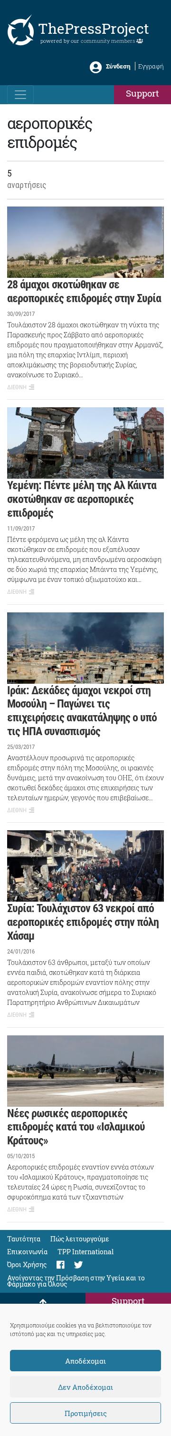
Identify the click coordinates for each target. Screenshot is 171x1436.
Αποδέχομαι (85, 1361)
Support (142, 93)
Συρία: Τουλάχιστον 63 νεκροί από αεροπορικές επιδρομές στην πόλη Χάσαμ (83, 922)
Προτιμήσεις (86, 1413)
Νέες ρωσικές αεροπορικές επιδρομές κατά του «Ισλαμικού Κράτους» (76, 1127)
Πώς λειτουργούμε (79, 1238)
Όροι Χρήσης (27, 1264)
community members (108, 40)
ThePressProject (93, 28)
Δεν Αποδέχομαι (85, 1387)
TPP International (85, 1251)
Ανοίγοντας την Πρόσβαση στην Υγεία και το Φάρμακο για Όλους (76, 1280)
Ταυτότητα (23, 1238)
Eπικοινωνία (27, 1251)
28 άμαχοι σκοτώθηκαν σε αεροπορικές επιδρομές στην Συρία (84, 291)
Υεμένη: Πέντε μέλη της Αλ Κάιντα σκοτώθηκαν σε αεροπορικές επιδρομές (81, 499)
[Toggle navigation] (20, 94)
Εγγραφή (151, 66)
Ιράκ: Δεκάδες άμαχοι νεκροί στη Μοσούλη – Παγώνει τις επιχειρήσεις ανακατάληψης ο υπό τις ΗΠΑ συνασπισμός (82, 711)
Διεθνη (17, 387)
